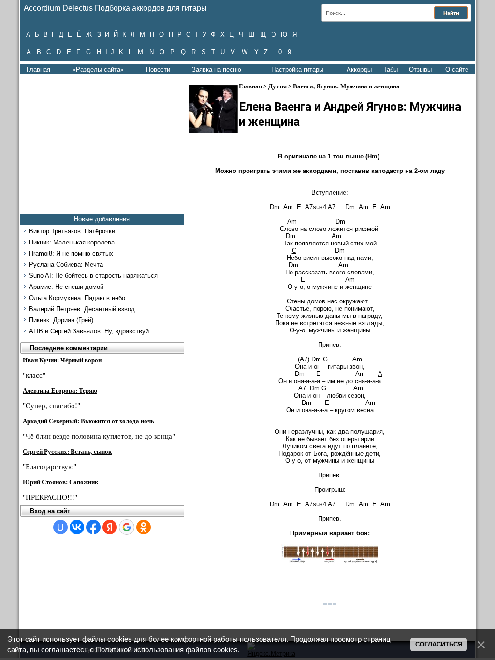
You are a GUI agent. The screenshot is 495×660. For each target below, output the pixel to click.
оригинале (300, 156)
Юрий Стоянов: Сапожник (60, 482)
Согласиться (438, 644)
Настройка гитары (297, 69)
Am (288, 207)
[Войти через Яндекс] (109, 527)
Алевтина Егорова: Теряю (60, 390)
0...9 (284, 52)
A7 (331, 207)
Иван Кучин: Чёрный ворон (62, 360)
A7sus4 (315, 207)
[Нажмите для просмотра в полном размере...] (329, 561)
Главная (38, 69)
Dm (274, 207)
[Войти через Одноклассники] (143, 527)
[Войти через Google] (126, 527)
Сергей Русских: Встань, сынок (67, 451)
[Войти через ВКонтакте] (77, 527)
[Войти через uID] (60, 527)
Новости (158, 69)
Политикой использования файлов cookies (167, 650)
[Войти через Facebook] (93, 527)
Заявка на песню (216, 69)
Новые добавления (102, 219)
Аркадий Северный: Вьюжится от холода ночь (88, 421)
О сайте (456, 69)
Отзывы (420, 69)
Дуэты (277, 86)
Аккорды (359, 69)
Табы (390, 69)
